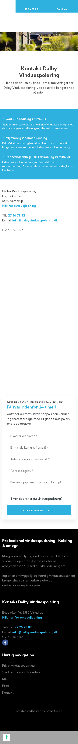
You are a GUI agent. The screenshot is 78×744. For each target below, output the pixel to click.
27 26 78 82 (16, 215)
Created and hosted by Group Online (39, 711)
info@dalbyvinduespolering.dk (35, 220)
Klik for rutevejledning (19, 206)
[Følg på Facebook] (5, 642)
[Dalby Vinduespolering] (39, 22)
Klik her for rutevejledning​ (22, 617)
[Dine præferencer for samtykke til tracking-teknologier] (6, 737)
